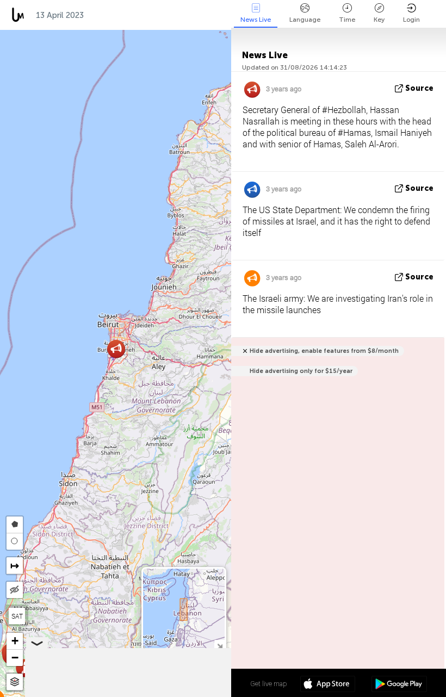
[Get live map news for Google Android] (398, 685)
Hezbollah (116, 15)
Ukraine (169, 15)
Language (304, 19)
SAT (17, 616)
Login (411, 19)
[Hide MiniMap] (219, 645)
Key (379, 19)
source (419, 88)
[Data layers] (15, 682)
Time (347, 19)
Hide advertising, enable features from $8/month (324, 350)
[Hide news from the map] (15, 590)
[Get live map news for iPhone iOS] (327, 685)
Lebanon (219, 15)
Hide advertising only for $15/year (301, 371)
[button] (24, 668)
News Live (255, 19)
